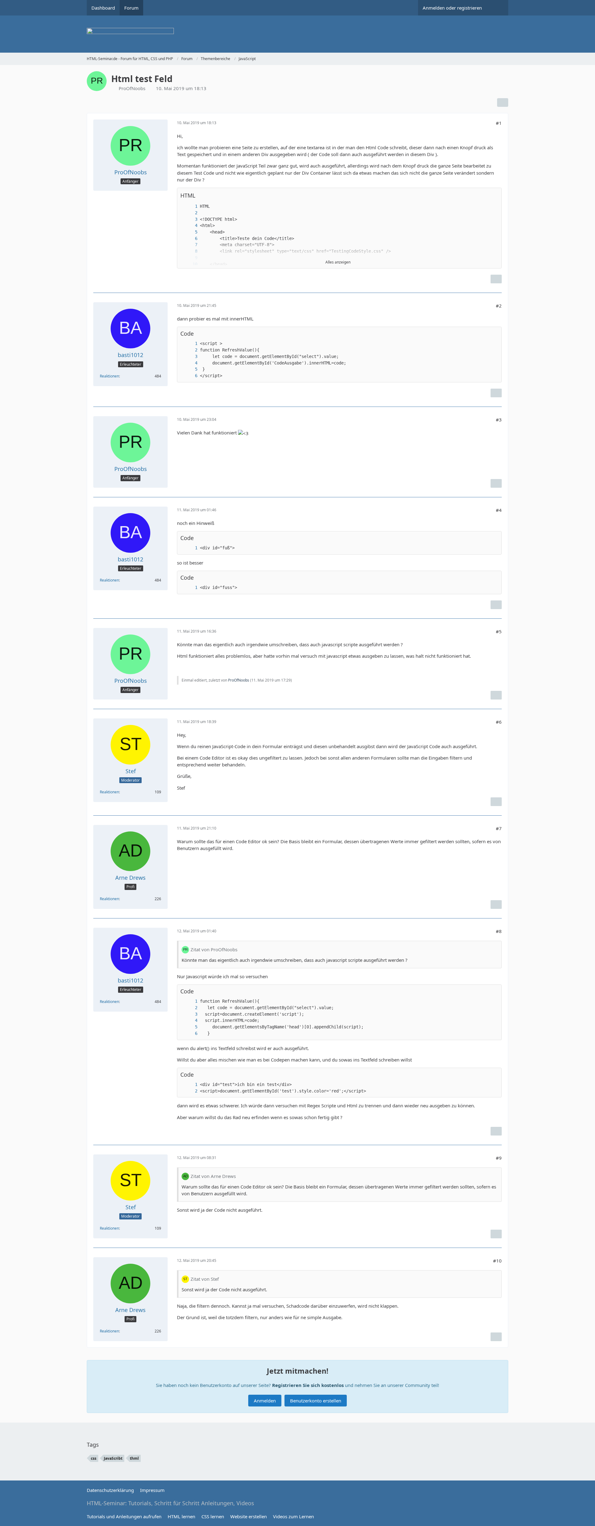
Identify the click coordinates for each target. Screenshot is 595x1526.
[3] (190, 219)
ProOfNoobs (132, 88)
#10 (497, 1261)
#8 (499, 931)
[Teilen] (502, 102)
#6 (499, 722)
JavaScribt (113, 1458)
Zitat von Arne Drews (213, 1176)
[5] (190, 232)
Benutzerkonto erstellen (315, 1400)
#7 (499, 828)
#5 (499, 631)
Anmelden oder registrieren (452, 8)
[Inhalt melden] (496, 279)
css (93, 1458)
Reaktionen (109, 376)
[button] (493, 195)
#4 (499, 510)
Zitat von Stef (205, 1279)
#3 (499, 419)
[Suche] (497, 7)
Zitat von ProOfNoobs (214, 949)
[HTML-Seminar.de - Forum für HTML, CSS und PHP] (297, 34)
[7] (190, 245)
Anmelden (265, 1400)
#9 (499, 1158)
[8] (190, 251)
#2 (499, 306)
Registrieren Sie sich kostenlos (308, 1385)
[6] (190, 238)
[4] (190, 225)
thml (134, 1458)
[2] (190, 213)
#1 (499, 123)
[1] (190, 206)
